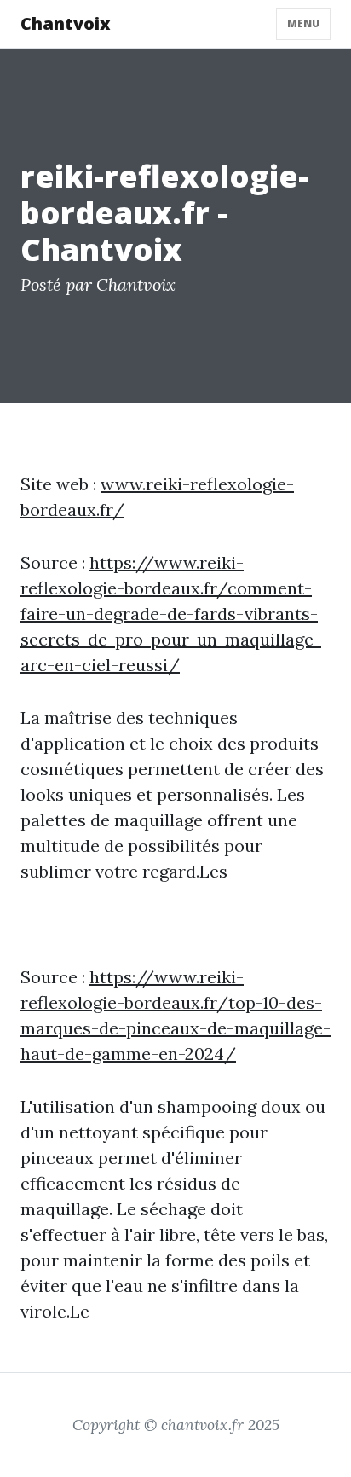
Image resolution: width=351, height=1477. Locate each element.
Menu (303, 23)
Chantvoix (65, 23)
